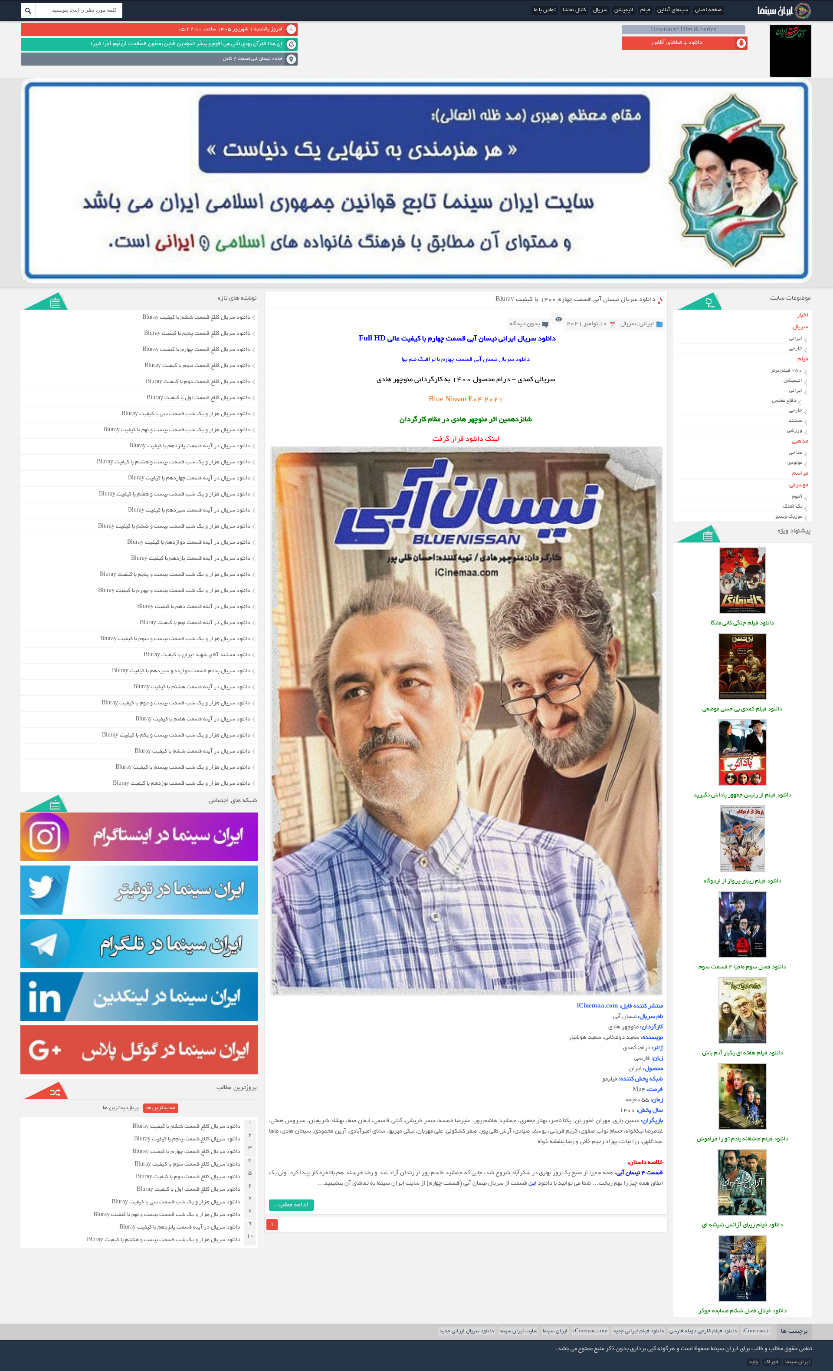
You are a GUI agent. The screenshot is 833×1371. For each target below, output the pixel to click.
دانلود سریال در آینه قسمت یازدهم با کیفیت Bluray (190, 559)
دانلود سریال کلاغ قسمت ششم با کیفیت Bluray (196, 318)
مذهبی (800, 441)
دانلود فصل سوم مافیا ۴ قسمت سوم (742, 967)
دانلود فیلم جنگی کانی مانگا (742, 623)
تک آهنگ (792, 506)
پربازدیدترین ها (121, 1108)
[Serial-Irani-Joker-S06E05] (742, 1301)
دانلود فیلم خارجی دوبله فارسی (703, 1331)
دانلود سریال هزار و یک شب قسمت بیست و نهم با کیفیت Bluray (176, 430)
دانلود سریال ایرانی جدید (466, 1331)
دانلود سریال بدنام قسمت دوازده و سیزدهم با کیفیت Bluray (181, 671)
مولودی (794, 463)
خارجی (795, 348)
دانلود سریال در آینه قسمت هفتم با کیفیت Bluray (192, 720)
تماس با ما (545, 10)
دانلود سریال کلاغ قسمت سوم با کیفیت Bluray (197, 366)
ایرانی (647, 324)
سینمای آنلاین (672, 10)
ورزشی (794, 430)
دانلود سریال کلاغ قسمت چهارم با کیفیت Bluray (196, 350)
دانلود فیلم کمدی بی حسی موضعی (742, 709)
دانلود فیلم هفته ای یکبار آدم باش (742, 1053)
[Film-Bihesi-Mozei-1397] (742, 699)
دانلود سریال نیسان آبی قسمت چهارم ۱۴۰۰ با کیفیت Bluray (575, 299)
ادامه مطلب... (290, 1205)
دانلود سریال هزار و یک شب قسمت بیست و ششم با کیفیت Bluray (174, 527)
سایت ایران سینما (518, 1331)
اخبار (802, 315)
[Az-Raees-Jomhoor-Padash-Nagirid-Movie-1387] (742, 785)
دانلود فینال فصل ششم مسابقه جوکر (743, 1311)
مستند (795, 420)
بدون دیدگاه (525, 324)
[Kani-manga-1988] (742, 613)
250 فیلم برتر (786, 370)
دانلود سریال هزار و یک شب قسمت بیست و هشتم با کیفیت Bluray (173, 462)
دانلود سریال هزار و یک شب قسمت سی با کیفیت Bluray (185, 414)
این (532, 1183)
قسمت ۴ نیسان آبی (640, 1173)
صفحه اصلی (708, 10)
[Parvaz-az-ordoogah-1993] (742, 871)
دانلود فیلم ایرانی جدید (638, 1331)
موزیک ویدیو (788, 516)
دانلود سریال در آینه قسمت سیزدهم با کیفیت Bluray (189, 511)
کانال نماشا (574, 10)
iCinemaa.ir (756, 1331)
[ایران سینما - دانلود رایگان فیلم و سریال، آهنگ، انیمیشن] (783, 18)
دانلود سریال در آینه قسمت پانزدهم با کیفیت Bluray (189, 446)
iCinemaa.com (590, 1331)
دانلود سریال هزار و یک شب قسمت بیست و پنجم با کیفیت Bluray (175, 575)
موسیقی (798, 485)
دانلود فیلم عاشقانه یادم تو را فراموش (742, 1139)
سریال (600, 10)
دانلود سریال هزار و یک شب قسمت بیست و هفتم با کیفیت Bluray (174, 495)
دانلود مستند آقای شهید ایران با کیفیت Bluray (197, 655)
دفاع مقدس (784, 400)
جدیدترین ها (160, 1108)
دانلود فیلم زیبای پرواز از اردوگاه (742, 881)
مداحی (795, 453)
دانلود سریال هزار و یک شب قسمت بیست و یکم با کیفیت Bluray (176, 736)
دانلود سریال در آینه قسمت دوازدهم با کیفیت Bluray (188, 543)
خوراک (771, 1362)
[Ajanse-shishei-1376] (742, 1215)
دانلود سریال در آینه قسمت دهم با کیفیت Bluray (193, 607)
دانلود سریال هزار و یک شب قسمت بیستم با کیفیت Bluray (182, 768)
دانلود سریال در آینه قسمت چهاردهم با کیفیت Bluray (189, 479)
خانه (278, 59)
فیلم (645, 10)
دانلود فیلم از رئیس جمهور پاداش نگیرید (742, 795)
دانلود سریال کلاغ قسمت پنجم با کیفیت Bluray (197, 334)
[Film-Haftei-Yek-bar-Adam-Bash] (742, 1043)
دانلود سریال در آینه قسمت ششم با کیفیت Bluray (192, 752)
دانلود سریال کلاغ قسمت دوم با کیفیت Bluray (198, 382)
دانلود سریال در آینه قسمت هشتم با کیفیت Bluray (191, 687)
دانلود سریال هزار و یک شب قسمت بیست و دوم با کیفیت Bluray (176, 703)
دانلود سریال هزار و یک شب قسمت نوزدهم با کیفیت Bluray (181, 784)
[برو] (28, 10)
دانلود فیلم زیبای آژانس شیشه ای (742, 1225)
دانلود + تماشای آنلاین (677, 43)
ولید (753, 1362)
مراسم (800, 473)
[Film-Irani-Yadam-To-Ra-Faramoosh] (742, 1129)
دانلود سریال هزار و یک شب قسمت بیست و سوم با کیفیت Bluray (175, 639)
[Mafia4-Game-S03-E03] (742, 957)
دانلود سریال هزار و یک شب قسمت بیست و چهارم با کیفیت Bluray (174, 591)
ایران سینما (555, 1331)
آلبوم (797, 496)
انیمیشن (623, 10)
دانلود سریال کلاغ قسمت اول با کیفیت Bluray (198, 398)
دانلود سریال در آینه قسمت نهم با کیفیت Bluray (195, 623)
